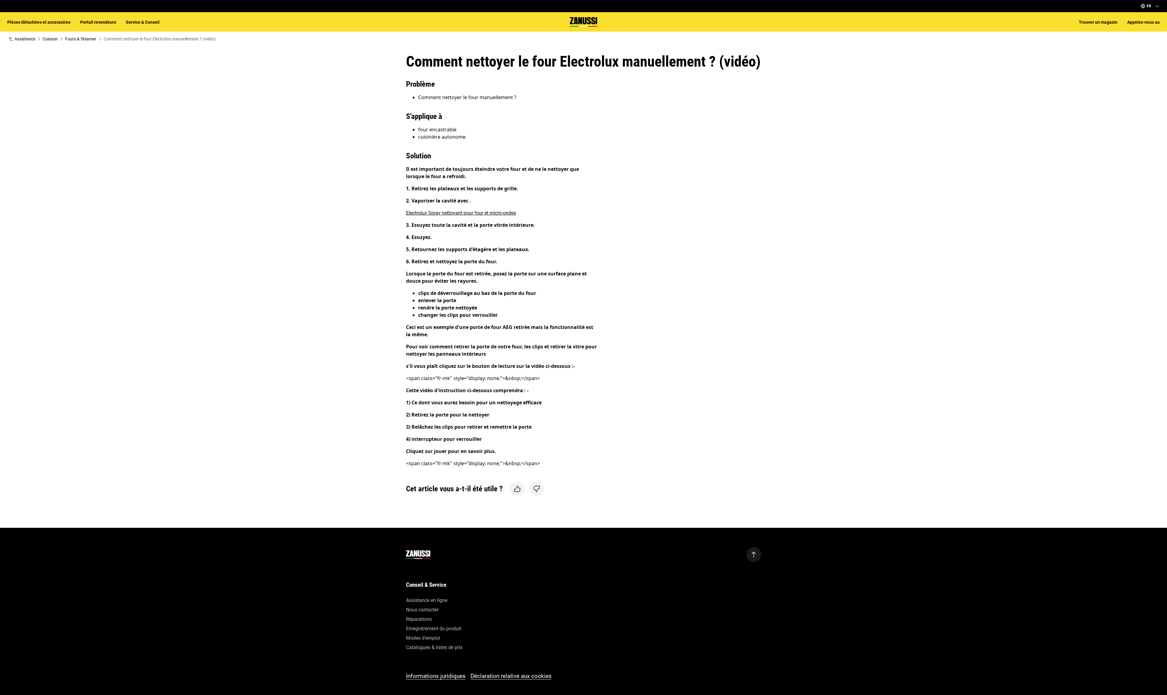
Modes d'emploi (423, 638)
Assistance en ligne (426, 600)
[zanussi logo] (418, 554)
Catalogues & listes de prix (434, 647)
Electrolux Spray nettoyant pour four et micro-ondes (461, 213)
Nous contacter (422, 610)
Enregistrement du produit (433, 628)
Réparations (419, 619)
